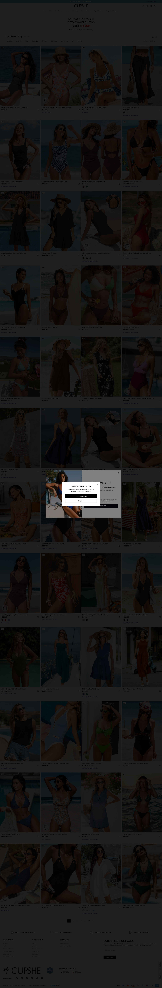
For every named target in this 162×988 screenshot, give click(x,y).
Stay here (81, 501)
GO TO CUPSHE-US (81, 496)
